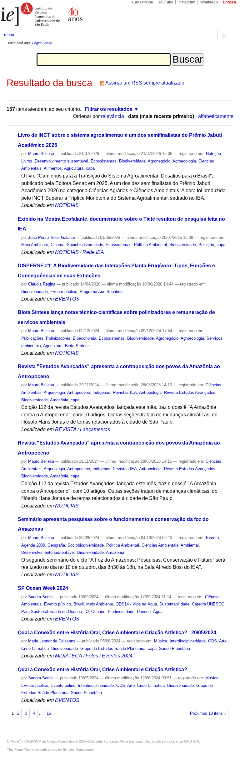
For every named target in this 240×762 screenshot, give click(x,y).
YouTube (165, 2)
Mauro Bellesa (41, 153)
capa (90, 168)
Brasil (78, 604)
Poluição (206, 244)
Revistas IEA (125, 392)
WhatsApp (209, 2)
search (223, 34)
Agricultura (73, 168)
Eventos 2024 (117, 655)
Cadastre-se (142, 2)
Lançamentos (95, 429)
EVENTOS (67, 298)
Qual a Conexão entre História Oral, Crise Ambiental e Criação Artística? (102, 669)
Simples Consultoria (78, 749)
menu (9, 34)
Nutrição (213, 153)
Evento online (63, 685)
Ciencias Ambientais (160, 545)
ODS (212, 641)
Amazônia (59, 400)
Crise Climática (35, 648)
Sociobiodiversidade (85, 244)
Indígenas (101, 392)
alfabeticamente (215, 116)
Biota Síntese (77, 345)
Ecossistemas (104, 161)
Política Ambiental (150, 244)
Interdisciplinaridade (188, 641)
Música (160, 641)
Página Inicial (42, 43)
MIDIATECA (68, 655)
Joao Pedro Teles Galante (51, 237)
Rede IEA (93, 252)
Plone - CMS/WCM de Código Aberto (39, 741)
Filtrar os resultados (108, 109)
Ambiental (190, 545)
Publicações (32, 338)
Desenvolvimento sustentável (61, 161)
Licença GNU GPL (185, 741)
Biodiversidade (132, 161)
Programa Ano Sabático (101, 291)
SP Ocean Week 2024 (43, 588)
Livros (26, 161)
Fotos (92, 655)
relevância (112, 116)
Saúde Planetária (174, 648)
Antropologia (150, 392)
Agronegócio (159, 161)
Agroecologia (184, 161)
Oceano (98, 611)
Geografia (56, 545)
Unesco (144, 611)
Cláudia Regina (41, 284)
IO (86, 611)
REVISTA (65, 429)
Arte (223, 641)
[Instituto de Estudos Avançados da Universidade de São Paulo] (60, 14)
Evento (212, 537)
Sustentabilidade (174, 604)
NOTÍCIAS (67, 205)
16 (49, 713)
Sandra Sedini (40, 597)
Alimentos (53, 168)
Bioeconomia (84, 338)
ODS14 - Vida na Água (136, 604)
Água (157, 611)
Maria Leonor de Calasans (51, 641)
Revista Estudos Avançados (189, 392)
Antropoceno (78, 392)
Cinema (57, 244)
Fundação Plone (115, 741)
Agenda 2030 (33, 545)
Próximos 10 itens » (208, 713)
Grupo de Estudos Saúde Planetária (112, 648)
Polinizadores (58, 338)
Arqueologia (54, 392)
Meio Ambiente (34, 244)
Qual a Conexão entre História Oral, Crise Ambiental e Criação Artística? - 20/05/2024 (117, 632)
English (229, 2)
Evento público (63, 291)
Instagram (186, 2)
